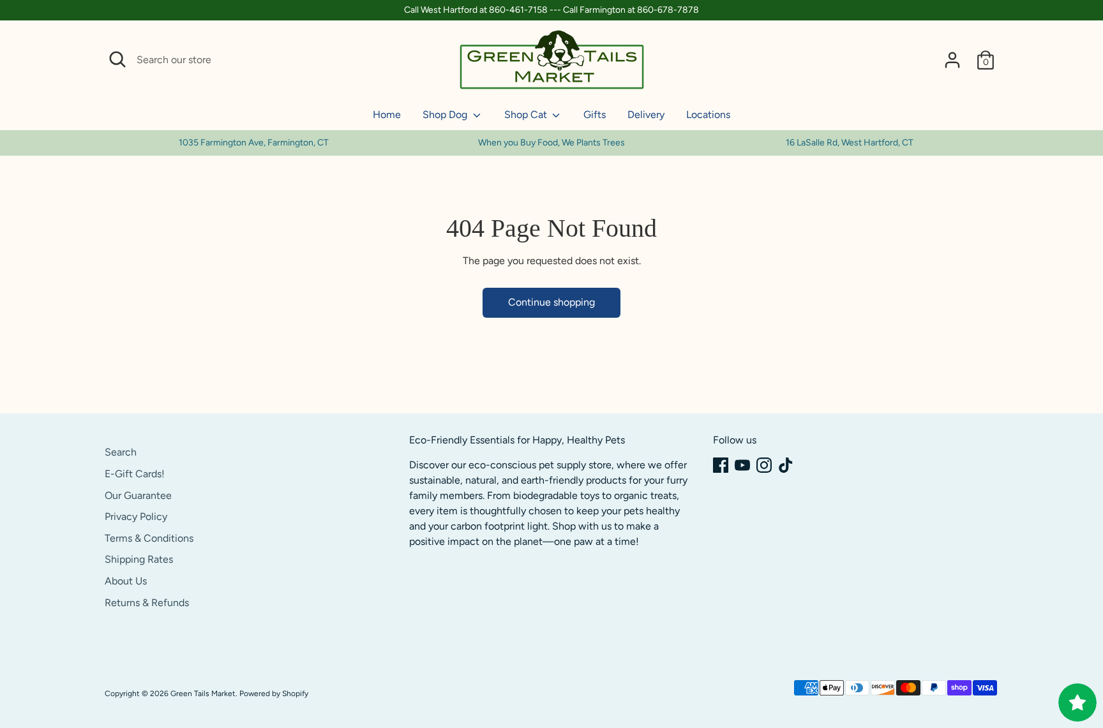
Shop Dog (446, 114)
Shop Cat (527, 114)
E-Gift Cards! (135, 474)
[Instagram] (764, 465)
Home (387, 114)
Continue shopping (551, 302)
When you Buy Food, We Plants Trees (551, 142)
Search (121, 452)
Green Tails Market (203, 693)
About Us (126, 581)
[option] (552, 143)
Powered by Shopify (273, 693)
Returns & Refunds (147, 603)
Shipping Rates (139, 559)
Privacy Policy (136, 516)
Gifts (594, 114)
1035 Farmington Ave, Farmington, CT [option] (254, 142)
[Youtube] (742, 465)
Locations (708, 114)
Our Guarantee (138, 495)
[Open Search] (117, 59)
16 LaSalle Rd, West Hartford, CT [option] (849, 142)
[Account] (952, 60)
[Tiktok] (785, 465)
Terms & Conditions (149, 538)
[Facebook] (720, 465)
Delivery (645, 114)
